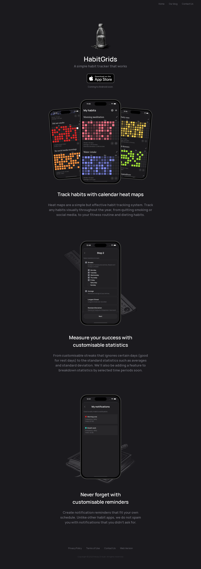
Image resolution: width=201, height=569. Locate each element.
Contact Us (187, 3)
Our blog (173, 3)
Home (161, 3)
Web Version (126, 548)
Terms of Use (93, 548)
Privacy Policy (75, 548)
